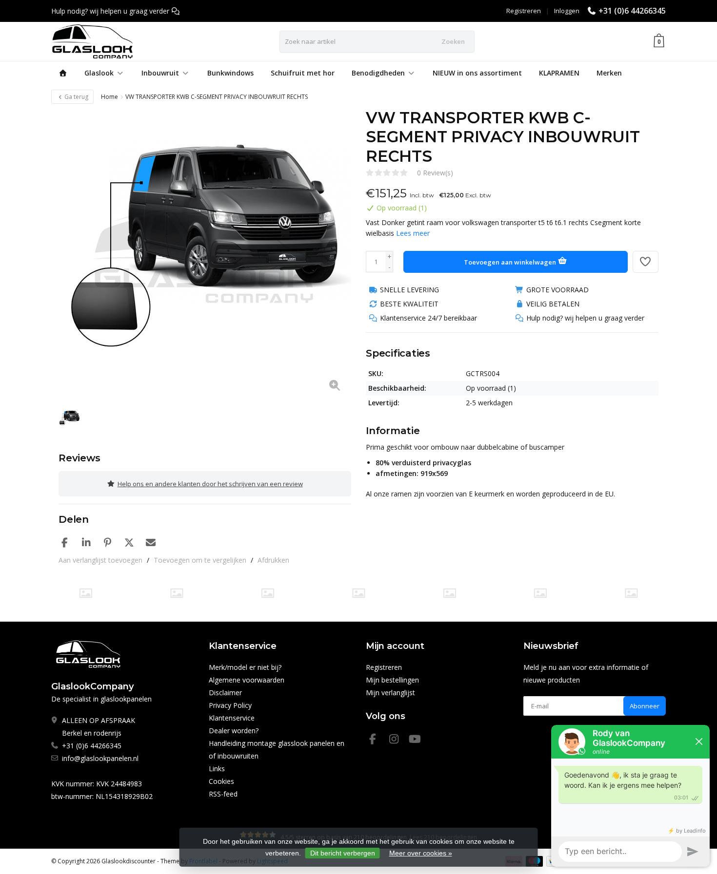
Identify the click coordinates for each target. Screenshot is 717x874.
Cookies (221, 781)
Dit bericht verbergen (342, 853)
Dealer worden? (234, 730)
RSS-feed (223, 793)
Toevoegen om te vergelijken (200, 560)
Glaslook (99, 72)
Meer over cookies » (420, 853)
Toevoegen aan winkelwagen (511, 262)
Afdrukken (273, 560)
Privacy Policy (230, 705)
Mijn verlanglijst (390, 692)
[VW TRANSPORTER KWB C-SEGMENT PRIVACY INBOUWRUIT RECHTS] (205, 254)
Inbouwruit (160, 72)
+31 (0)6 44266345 (632, 10)
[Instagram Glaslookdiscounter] (398, 740)
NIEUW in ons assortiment (477, 72)
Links (217, 768)
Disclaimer (225, 692)
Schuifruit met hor (303, 72)
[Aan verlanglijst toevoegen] (646, 262)
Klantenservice (232, 717)
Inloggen (566, 10)
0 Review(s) (435, 172)
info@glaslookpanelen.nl (100, 758)
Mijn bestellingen (392, 679)
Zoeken (453, 41)
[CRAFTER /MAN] (85, 593)
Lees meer (413, 233)
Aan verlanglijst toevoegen (100, 560)
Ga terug (75, 97)
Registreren (523, 10)
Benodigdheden (378, 72)
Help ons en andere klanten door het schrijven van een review (210, 483)
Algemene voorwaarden (246, 679)
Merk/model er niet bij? (245, 667)
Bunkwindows (230, 72)
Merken (609, 72)
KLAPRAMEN (559, 72)
